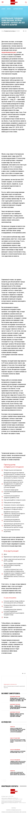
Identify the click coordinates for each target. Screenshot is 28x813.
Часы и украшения (15, 749)
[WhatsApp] (11, 34)
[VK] (16, 34)
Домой (3, 9)
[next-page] (5, 781)
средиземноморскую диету (9, 52)
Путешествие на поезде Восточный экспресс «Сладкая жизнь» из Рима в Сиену (18, 741)
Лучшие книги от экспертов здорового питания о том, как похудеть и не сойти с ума (18, 699)
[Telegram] (6, 34)
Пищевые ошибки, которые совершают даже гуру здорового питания (17, 715)
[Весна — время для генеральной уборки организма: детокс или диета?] (5, 707)
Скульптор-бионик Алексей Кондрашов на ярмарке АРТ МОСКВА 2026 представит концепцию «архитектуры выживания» (17, 730)
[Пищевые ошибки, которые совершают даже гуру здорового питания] (5, 714)
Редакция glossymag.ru (10, 31)
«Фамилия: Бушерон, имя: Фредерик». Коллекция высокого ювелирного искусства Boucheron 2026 (18, 762)
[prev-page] (2, 781)
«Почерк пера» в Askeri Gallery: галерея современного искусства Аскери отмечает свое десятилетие (17, 773)
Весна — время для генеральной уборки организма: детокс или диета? (18, 707)
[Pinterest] (21, 34)
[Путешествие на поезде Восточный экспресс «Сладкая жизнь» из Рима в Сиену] (5, 740)
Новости (12, 726)
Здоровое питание (18, 9)
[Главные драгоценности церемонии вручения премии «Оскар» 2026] (5, 751)
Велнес (9, 9)
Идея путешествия (15, 738)
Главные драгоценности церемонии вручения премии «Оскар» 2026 (17, 752)
